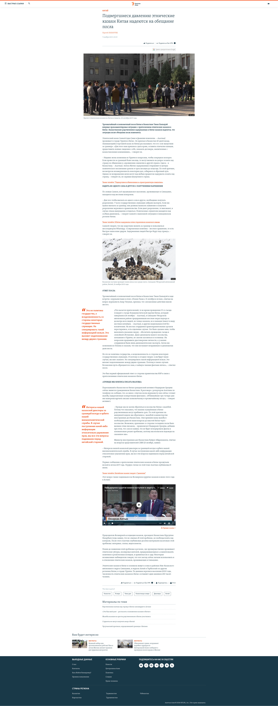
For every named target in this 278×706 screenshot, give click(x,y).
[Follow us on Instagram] (146, 665)
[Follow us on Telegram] (156, 665)
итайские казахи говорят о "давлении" (131, 473)
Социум (109, 677)
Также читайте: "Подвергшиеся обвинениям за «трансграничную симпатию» (132, 182)
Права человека (112, 681)
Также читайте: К (109, 473)
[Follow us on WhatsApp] (162, 665)
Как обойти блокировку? (81, 673)
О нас (74, 664)
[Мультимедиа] (268, 3)
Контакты (76, 669)
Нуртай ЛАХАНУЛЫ (110, 33)
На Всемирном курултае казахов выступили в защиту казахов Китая (136, 488)
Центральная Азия (113, 669)
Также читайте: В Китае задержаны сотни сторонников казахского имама (131, 222)
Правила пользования (80, 677)
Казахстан (76, 693)
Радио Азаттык (112, 491)
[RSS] (172, 665)
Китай (105, 11)
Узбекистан (144, 693)
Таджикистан (111, 693)
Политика (109, 673)
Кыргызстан (77, 698)
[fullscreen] (173, 523)
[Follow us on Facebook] (151, 665)
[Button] (148, 43)
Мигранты (92, 641)
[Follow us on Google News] (167, 665)
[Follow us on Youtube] (141, 665)
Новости (109, 664)
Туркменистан (112, 698)
